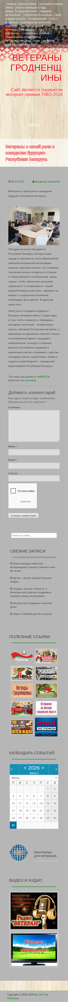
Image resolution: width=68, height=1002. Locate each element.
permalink (30, 380)
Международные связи (25, 41)
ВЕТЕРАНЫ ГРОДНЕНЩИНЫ (36, 67)
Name (11, 446)
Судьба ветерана (27, 11)
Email (11, 459)
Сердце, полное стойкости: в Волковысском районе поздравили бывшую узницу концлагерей (30, 592)
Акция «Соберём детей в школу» (32, 613)
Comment (14, 407)
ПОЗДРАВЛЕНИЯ (38, 19)
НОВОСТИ (43, 376)
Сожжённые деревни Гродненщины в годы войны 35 (27, 37)
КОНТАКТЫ (24, 44)
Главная (11, 4)
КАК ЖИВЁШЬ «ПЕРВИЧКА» (20, 32)
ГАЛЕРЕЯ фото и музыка (38, 15)
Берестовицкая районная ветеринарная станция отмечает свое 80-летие (32, 567)
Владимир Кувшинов (47, 181)
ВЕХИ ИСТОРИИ (28, 4)
